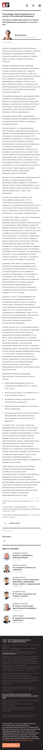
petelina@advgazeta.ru (9, 653)
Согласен (11, 745)
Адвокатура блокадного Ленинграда (24, 619)
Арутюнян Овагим (19, 565)
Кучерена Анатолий (20, 604)
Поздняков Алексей (20, 553)
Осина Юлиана (20, 35)
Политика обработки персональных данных (16, 694)
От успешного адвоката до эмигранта (24, 568)
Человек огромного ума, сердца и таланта (24, 595)
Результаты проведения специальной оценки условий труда (20, 696)
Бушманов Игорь (19, 577)
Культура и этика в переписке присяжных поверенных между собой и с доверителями (26, 581)
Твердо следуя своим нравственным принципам (24, 607)
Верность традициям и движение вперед (23, 556)
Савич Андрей (18, 616)
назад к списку (14, 523)
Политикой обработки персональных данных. (17, 740)
